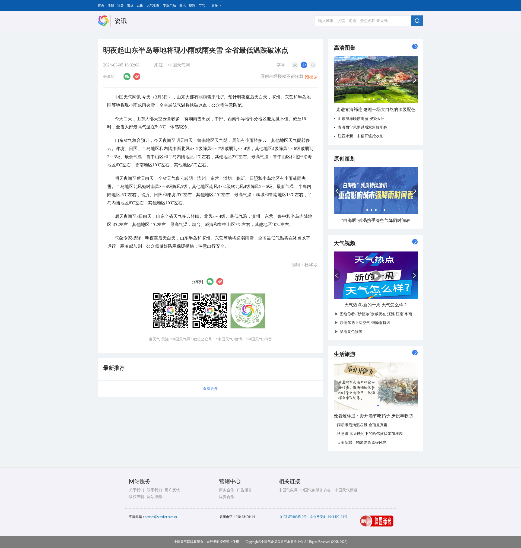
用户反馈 (172, 490)
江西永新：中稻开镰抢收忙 (360, 136)
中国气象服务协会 (315, 490)
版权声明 (136, 497)
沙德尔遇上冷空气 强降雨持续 (365, 323)
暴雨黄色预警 (351, 332)
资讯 (182, 5)
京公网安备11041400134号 (328, 517)
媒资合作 (226, 497)
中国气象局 (288, 490)
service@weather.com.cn (161, 517)
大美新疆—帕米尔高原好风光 (361, 443)
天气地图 (153, 5)
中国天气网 (179, 65)
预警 (120, 5)
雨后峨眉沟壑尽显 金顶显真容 (362, 425)
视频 (192, 5)
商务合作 (226, 490)
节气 (202, 5)
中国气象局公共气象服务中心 (282, 542)
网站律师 (154, 497)
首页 (101, 5)
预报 (110, 5)
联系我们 (154, 490)
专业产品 (169, 5)
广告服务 (244, 490)
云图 (140, 5)
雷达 (130, 5)
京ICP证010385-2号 (293, 517)
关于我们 (136, 490)
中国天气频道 (346, 490)
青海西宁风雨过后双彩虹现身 (362, 127)
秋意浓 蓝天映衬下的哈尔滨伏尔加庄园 (370, 434)
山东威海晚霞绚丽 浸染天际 (361, 119)
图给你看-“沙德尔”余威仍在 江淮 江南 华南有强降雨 (383, 314)
